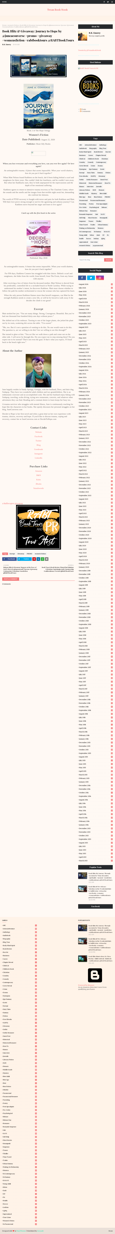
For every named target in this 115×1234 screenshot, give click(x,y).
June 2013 (95, 850)
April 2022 (96, 470)
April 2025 (96, 342)
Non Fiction (98, 197)
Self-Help (82, 218)
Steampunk (103, 218)
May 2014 (96, 811)
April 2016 (96, 728)
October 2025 (96, 320)
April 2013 (96, 857)
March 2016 (96, 732)
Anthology (102, 145)
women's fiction (13, 25)
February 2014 (96, 821)
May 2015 (96, 768)
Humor (81, 186)
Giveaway (21, 554)
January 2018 (96, 653)
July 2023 (96, 417)
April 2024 (96, 385)
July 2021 (96, 503)
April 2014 (96, 814)
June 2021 (96, 506)
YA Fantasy (97, 231)
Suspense (82, 221)
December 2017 (96, 657)
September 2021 (96, 496)
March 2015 (96, 775)
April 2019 (96, 599)
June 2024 (96, 377)
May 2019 (96, 596)
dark (98, 235)
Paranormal (83, 200)
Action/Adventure (90, 145)
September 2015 (96, 753)
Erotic (102, 169)
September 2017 (96, 667)
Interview (90, 186)
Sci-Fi (103, 214)
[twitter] (107, 2)
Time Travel (83, 225)
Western (100, 228)
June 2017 (96, 678)
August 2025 (96, 327)
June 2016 (96, 721)
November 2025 (96, 317)
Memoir (101, 190)
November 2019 (96, 574)
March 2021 (96, 517)
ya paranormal (98, 245)
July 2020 (96, 546)
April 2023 (96, 427)
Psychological (94, 207)
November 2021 (96, 488)
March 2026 (96, 302)
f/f (103, 235)
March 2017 (96, 689)
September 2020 (96, 538)
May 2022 (96, 467)
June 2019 (96, 592)
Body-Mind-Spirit (85, 152)
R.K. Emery (6, 45)
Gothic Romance (91, 179)
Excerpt (12, 554)
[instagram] (112, 2)
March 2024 (96, 388)
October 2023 (96, 406)
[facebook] (104, 2)
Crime (93, 166)
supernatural (83, 242)
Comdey (82, 162)
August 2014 (96, 800)
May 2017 (96, 682)
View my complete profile (97, 36)
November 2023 (96, 402)
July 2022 (96, 460)
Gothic (81, 179)
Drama (100, 166)
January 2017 (96, 696)
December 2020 (96, 528)
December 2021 (96, 485)
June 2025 (96, 334)
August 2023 (96, 413)
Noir (89, 197)
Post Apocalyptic (101, 204)
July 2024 (96, 374)
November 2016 (96, 703)
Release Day (83, 211)
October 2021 (96, 492)
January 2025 (96, 352)
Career (90, 155)
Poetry (91, 204)
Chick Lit (82, 159)
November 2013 (96, 832)
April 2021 (96, 513)
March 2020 (96, 560)
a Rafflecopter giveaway (12, 503)
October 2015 (96, 750)
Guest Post (104, 179)
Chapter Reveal (101, 155)
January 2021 (96, 524)
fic (108, 235)
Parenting (82, 204)
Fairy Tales (91, 173)
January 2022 (96, 481)
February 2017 (95, 692)
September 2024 (96, 367)
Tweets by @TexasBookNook (89, 50)
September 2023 (96, 410)
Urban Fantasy (103, 225)
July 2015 (95, 760)
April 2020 (96, 556)
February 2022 (96, 478)
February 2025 (96, 349)
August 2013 (96, 843)
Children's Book (93, 159)
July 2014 (96, 803)
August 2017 (96, 671)
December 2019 (96, 571)
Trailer (92, 225)
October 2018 (96, 621)
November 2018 (96, 617)
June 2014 (96, 807)
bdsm (92, 235)
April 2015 (95, 771)
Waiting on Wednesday (87, 228)
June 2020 (96, 549)
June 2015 (96, 764)
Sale (96, 214)
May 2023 (96, 424)
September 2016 (96, 710)
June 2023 (96, 420)
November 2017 (96, 660)
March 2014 (96, 818)
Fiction (108, 173)
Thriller (98, 221)
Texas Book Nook (57, 9)
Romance (93, 211)
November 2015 (96, 746)
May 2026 (96, 295)
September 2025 (96, 324)
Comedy (90, 162)
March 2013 (96, 861)
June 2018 (96, 635)
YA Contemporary (85, 231)
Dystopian (82, 169)
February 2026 (96, 306)
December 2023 (96, 399)
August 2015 (96, 757)
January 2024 (96, 395)
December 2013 (96, 828)
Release (104, 207)
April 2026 (96, 299)
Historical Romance (95, 183)
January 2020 (95, 567)
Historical (82, 183)
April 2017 (96, 685)
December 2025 (96, 313)
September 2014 (96, 796)
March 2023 (96, 431)
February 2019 (96, 606)
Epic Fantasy (93, 169)
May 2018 (96, 639)
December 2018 (96, 614)
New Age (82, 197)
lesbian (96, 238)
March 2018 (96, 646)
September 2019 (96, 581)
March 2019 (96, 603)
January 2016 (95, 739)
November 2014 (96, 789)
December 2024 (96, 356)
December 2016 (96, 700)
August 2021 (96, 499)
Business (82, 155)
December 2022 (96, 442)
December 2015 (96, 743)
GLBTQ (93, 176)
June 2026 (96, 291)
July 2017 (96, 675)
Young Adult (83, 235)
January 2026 (96, 309)
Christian (105, 159)
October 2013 (96, 836)
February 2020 (96, 564)
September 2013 (96, 839)
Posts (83, 109)
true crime (94, 242)
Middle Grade (83, 193)
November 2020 (96, 531)
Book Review (98, 152)
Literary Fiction (84, 190)
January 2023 (96, 438)
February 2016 (96, 735)
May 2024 (96, 381)
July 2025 (96, 331)
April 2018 (96, 642)
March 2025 (96, 345)
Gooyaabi (40, 1231)
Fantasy (100, 173)
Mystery (94, 193)
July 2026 (96, 288)
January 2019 (96, 610)
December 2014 (96, 785)
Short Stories (92, 218)
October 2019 (96, 578)
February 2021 (96, 521)
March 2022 (96, 474)
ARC (80, 145)
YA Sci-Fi (107, 231)
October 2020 (96, 535)
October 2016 (96, 707)
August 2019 (96, 585)
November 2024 (96, 359)
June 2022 (96, 463)
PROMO (29, 554)
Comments (85, 111)
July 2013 (96, 846)
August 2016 (96, 714)
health (81, 238)
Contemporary (101, 162)
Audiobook (83, 148)
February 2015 (95, 778)
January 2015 (95, 782)
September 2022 (96, 453)
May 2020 (96, 553)
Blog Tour (102, 148)
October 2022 (96, 449)
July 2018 (96, 632)
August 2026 (96, 284)
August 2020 (96, 542)
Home (4, 2)
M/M (94, 190)
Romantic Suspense (85, 214)
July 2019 (96, 589)
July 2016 (95, 717)
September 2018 (96, 624)
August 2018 (96, 628)
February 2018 (96, 649)
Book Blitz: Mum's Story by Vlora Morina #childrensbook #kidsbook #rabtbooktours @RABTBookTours (100, 958)
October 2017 (96, 664)
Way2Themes (21, 1231)
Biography (93, 148)
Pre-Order (83, 207)
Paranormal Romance (97, 200)
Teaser (90, 221)
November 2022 (96, 445)
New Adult (103, 193)
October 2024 (96, 363)
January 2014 (95, 825)
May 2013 (96, 854)
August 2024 (96, 370)
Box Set (108, 152)
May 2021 (96, 510)
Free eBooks (83, 176)
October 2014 (95, 793)
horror (88, 238)
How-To (107, 183)
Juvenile (99, 186)
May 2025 (96, 338)
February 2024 (96, 392)
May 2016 (95, 725)
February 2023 (96, 435)
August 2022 (96, 456)
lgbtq (103, 238)
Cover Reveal (83, 166)
